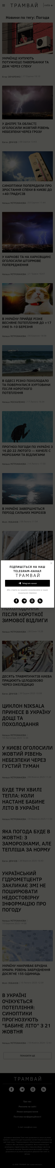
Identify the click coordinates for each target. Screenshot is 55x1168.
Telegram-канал (29, 583)
